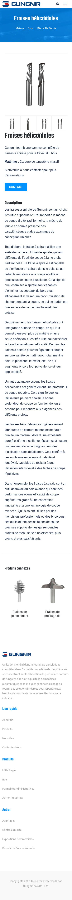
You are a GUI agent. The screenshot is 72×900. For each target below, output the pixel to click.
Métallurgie (9, 770)
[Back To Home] (21, 3)
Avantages (8, 820)
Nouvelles (8, 738)
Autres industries (12, 797)
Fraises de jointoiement (19, 613)
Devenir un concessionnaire (18, 848)
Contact (16, 187)
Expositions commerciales (18, 839)
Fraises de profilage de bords (52, 614)
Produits (7, 729)
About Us (7, 719)
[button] (61, 604)
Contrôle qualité (12, 829)
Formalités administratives (18, 788)
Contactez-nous (12, 747)
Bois (4, 779)
